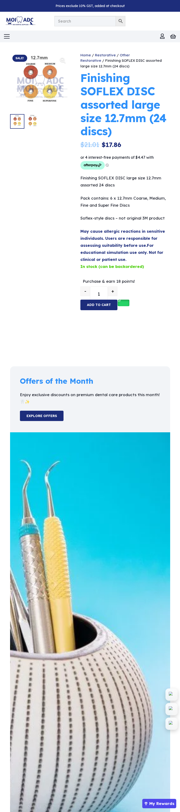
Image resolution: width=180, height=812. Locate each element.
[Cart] (173, 36)
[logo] (20, 21)
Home (85, 55)
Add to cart (99, 305)
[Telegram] (171, 724)
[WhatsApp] (171, 694)
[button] (63, 60)
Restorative (105, 55)
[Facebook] (171, 709)
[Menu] (7, 36)
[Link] (162, 36)
